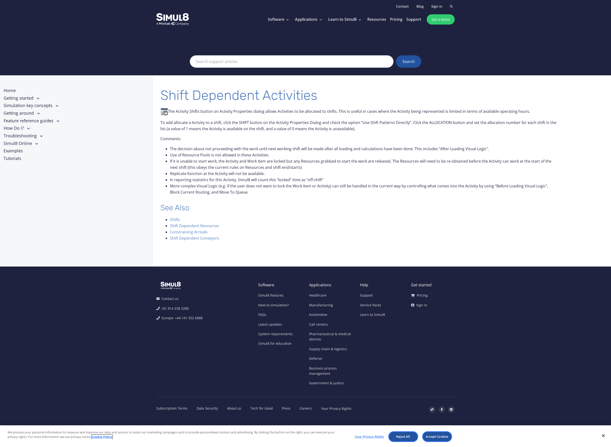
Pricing (396, 19)
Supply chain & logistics (328, 349)
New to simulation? (273, 305)
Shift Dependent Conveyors (194, 238)
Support (413, 19)
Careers (306, 408)
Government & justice (326, 383)
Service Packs (370, 305)
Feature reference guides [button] (29, 120)
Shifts (175, 219)
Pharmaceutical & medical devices (330, 336)
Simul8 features (271, 295)
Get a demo (441, 19)
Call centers (318, 324)
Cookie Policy (102, 437)
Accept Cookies (437, 436)
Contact (402, 6)
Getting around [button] (19, 113)
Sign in (436, 6)
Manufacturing (321, 305)
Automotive (318, 314)
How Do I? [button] (14, 128)
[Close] (603, 435)
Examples (13, 151)
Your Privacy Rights (336, 408)
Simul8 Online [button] (18, 143)
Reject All (403, 436)
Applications (306, 19)
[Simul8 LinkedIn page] (451, 409)
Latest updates (270, 324)
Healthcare (318, 295)
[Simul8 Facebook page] (441, 409)
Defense (315, 358)
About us (234, 408)
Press (286, 408)
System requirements (275, 334)
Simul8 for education (275, 343)
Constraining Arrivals (189, 232)
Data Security (207, 408)
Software (276, 19)
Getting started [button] (19, 98)
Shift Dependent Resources (194, 225)
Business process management (323, 371)
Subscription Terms (172, 408)
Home (10, 90)
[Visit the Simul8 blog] (432, 409)
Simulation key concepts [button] (29, 105)
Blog (420, 6)
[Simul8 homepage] (172, 19)
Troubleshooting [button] (21, 136)
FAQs (262, 314)
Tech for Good (261, 408)
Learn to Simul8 (342, 19)
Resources (376, 19)
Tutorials (12, 158)
